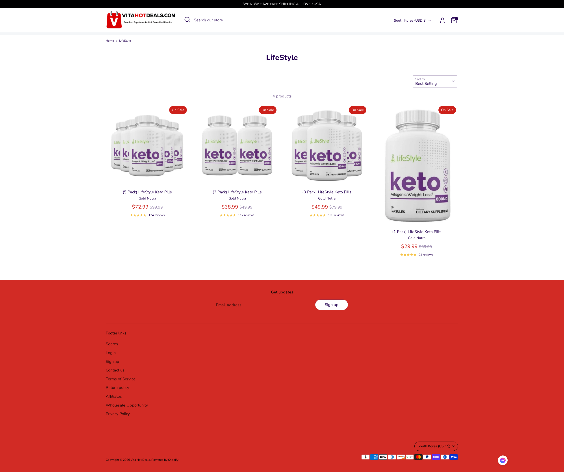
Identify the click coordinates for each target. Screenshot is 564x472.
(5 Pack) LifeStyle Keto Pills (147, 192)
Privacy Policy (118, 413)
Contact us (115, 370)
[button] (503, 461)
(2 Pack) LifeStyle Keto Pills (237, 192)
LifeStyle (125, 41)
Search (112, 344)
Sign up (331, 304)
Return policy (117, 387)
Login (111, 352)
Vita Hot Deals (140, 460)
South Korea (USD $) (410, 20)
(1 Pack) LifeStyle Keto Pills (416, 231)
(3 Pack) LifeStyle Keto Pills (326, 192)
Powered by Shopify (164, 460)
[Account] (442, 20)
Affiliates (114, 396)
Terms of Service (120, 379)
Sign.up (112, 361)
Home (110, 41)
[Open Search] (187, 19)
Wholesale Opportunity (127, 405)
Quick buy (147, 179)
